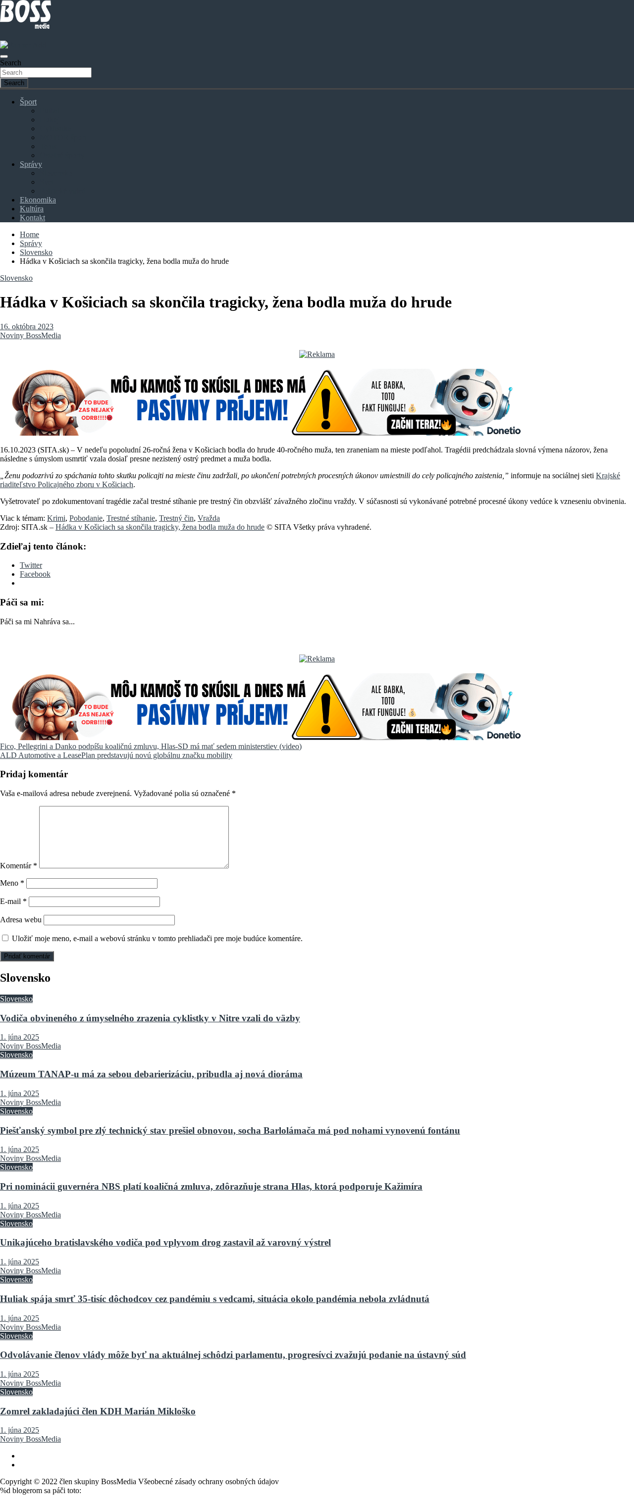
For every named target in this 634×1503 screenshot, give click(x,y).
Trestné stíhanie (130, 518)
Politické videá (63, 191)
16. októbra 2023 (26, 326)
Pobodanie (86, 518)
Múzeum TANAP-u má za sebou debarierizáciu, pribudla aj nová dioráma (151, 1074)
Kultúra (32, 208)
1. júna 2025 (19, 1037)
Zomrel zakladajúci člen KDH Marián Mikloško (98, 1411)
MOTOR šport (63, 137)
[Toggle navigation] (4, 56)
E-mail (13, 901)
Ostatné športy (62, 155)
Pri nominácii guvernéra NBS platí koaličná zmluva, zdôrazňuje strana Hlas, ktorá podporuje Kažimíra (211, 1186)
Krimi (56, 518)
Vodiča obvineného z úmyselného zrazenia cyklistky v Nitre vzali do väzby (150, 1018)
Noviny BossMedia (30, 335)
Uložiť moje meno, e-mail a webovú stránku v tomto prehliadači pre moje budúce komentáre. (157, 938)
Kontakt (32, 217)
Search (10, 62)
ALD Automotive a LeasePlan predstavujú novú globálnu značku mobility (116, 755)
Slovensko (56, 173)
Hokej (49, 119)
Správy (31, 164)
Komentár (18, 865)
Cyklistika (55, 128)
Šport (28, 102)
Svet (46, 182)
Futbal (49, 110)
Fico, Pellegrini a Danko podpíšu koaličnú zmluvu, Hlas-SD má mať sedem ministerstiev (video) (151, 746)
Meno (12, 883)
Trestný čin (176, 518)
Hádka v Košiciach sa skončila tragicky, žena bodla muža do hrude (159, 527)
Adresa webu (21, 919)
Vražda (209, 518)
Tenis (48, 146)
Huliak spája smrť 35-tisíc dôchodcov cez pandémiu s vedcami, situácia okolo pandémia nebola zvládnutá (214, 1299)
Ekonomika (38, 200)
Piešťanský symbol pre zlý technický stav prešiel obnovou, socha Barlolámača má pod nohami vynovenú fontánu (230, 1130)
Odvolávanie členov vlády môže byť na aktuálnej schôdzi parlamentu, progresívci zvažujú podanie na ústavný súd (233, 1355)
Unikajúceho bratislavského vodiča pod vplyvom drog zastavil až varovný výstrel (165, 1242)
